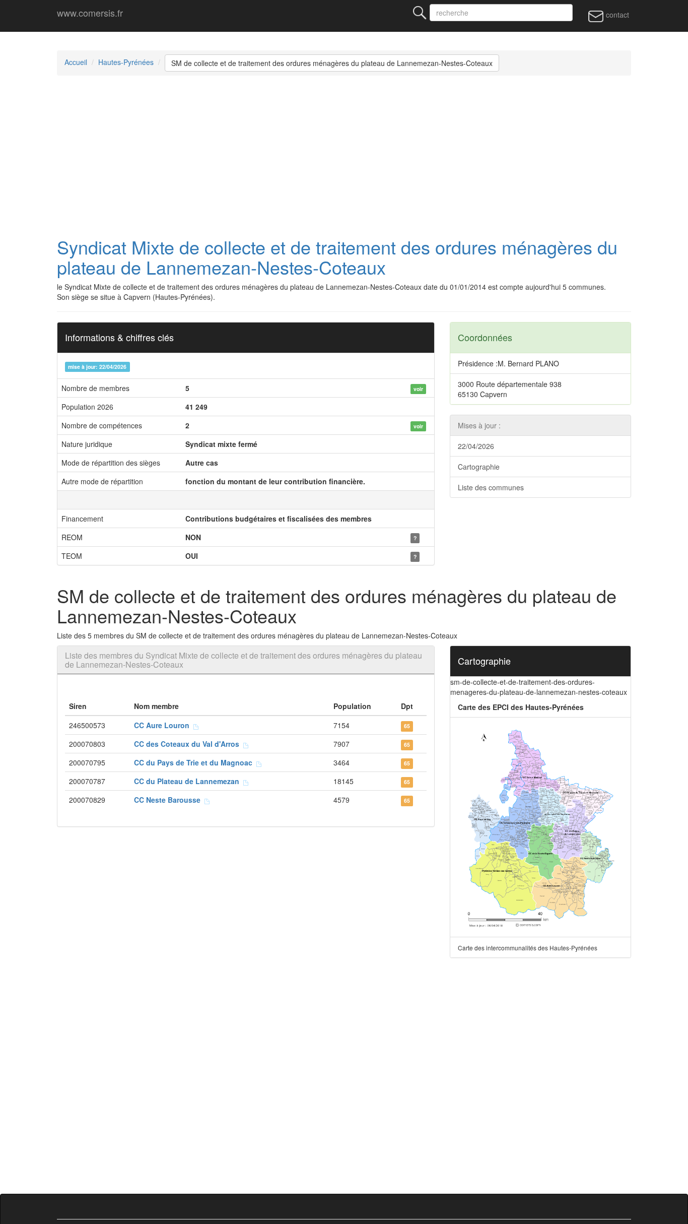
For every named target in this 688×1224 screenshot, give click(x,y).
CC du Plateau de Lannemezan (188, 781)
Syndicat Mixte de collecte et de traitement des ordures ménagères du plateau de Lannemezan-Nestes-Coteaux (337, 257)
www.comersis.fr (90, 12)
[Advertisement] (344, 156)
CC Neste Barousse (169, 800)
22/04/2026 (476, 446)
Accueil (75, 62)
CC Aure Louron (163, 725)
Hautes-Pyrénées (126, 62)
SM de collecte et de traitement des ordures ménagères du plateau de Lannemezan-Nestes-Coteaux (332, 63)
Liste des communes (491, 487)
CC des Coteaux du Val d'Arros (188, 744)
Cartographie (479, 467)
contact (616, 15)
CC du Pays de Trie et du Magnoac (195, 762)
